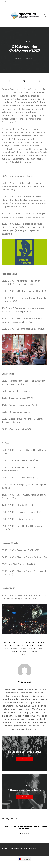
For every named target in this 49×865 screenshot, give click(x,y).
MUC (7, 651)
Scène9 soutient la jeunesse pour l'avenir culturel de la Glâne (24, 827)
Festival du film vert (35, 645)
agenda (7, 642)
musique (24, 651)
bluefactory (18, 642)
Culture (27, 41)
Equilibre (21, 645)
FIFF (6, 648)
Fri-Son (23, 648)
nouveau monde (37, 651)
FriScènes (32, 648)
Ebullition (10, 645)
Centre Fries (30, 642)
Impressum (32, 848)
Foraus (14, 648)
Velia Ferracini (24, 682)
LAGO (42, 648)
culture (42, 642)
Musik (15, 651)
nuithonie (25, 654)
